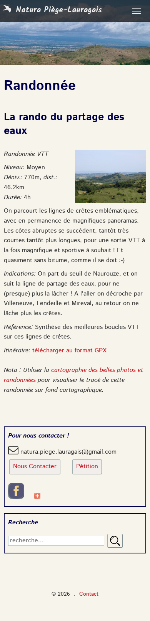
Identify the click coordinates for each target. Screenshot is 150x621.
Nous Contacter (35, 467)
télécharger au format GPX (69, 351)
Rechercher (115, 541)
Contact (88, 594)
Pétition (87, 467)
